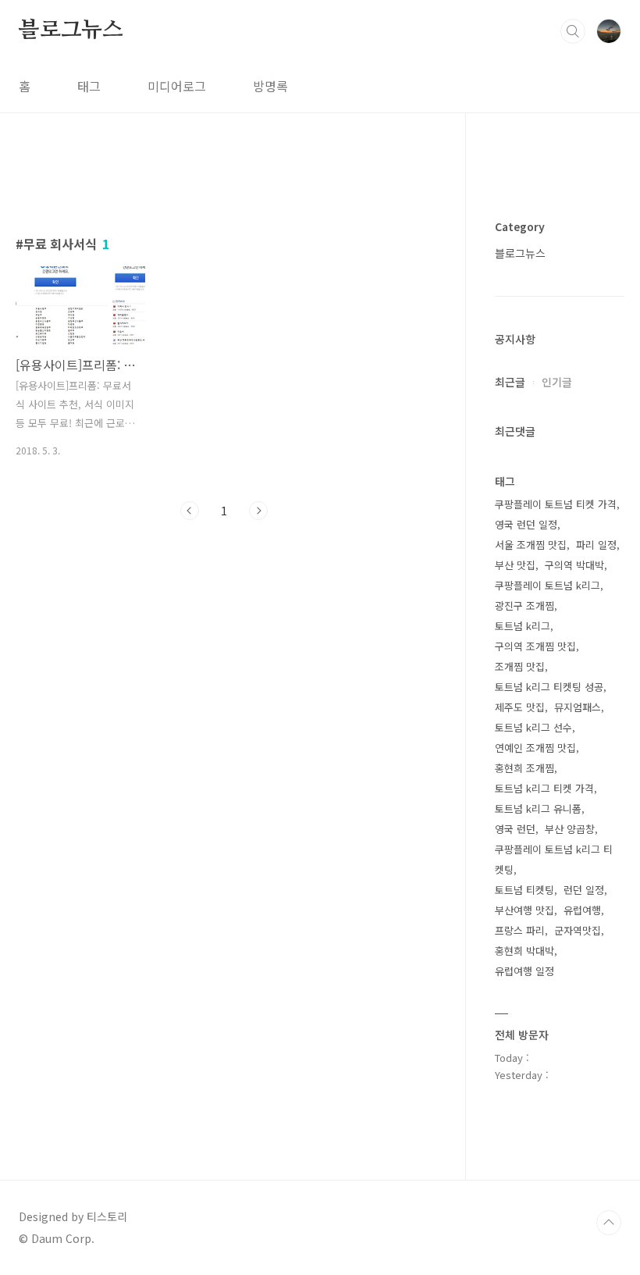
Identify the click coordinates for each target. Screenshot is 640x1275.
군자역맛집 (577, 930)
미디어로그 (177, 86)
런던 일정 (584, 889)
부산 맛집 (515, 564)
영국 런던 (515, 828)
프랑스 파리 (520, 930)
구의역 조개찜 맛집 (535, 646)
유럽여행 (582, 910)
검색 (573, 31)
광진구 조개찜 (524, 605)
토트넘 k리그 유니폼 (538, 808)
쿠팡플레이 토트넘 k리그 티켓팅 (554, 859)
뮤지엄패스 (577, 707)
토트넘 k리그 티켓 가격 (544, 788)
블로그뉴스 (71, 30)
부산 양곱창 (570, 828)
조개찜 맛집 (520, 666)
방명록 (270, 86)
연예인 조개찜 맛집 (535, 747)
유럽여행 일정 (524, 970)
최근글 (510, 382)
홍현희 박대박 (524, 950)
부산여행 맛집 (524, 910)
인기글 (557, 382)
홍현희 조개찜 (524, 767)
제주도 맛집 (520, 707)
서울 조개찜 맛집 (531, 544)
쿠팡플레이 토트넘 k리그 (547, 585)
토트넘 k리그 (522, 625)
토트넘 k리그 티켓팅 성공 (549, 686)
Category (520, 226)
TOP (608, 1222)
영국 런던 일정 (526, 524)
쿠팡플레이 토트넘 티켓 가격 (556, 504)
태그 (89, 86)
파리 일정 (596, 544)
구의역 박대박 (574, 564)
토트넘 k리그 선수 (533, 727)
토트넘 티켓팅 (524, 889)
